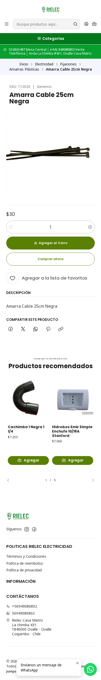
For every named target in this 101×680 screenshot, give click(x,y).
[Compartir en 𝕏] (23, 329)
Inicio (23, 64)
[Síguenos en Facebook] (34, 529)
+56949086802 (24, 606)
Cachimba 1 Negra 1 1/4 (26, 429)
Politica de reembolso (24, 563)
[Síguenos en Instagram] (26, 529)
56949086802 (23, 613)
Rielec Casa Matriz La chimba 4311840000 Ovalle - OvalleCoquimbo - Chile (32, 627)
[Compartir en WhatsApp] (35, 329)
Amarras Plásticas (24, 69)
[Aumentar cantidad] (90, 227)
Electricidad (44, 64)
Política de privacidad (24, 570)
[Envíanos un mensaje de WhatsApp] (90, 669)
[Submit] (75, 24)
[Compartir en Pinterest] (48, 329)
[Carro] (94, 24)
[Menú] (6, 24)
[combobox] (46, 24)
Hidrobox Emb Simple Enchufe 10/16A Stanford (72, 431)
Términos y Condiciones (26, 556)
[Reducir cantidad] (10, 227)
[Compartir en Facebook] (10, 329)
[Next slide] (91, 480)
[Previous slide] (10, 480)
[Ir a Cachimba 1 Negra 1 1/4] (28, 399)
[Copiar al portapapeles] (60, 329)
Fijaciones (68, 64)
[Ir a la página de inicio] (50, 9)
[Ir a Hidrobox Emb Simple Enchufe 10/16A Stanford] (73, 399)
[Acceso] (86, 24)
